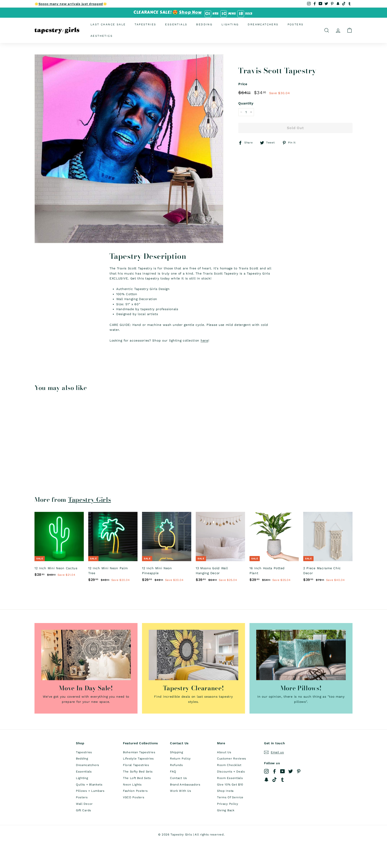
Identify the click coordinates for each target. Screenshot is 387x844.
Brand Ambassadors (185, 784)
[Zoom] (129, 148)
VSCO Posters (133, 797)
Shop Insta (225, 790)
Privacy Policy (227, 803)
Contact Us (178, 778)
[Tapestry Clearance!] (193, 655)
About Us (224, 752)
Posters (296, 24)
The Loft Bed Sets (137, 778)
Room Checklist (229, 765)
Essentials (176, 24)
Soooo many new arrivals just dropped (71, 4)
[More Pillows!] (301, 655)
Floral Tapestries (136, 765)
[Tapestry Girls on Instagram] (266, 771)
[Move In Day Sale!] (86, 655)
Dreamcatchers (263, 24)
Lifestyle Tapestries (138, 758)
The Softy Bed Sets (138, 771)
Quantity (246, 103)
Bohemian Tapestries (139, 752)
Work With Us (180, 790)
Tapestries (145, 24)
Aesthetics (101, 35)
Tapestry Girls (89, 499)
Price (242, 84)
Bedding (204, 24)
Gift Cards (83, 810)
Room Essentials (230, 778)
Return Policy (180, 758)
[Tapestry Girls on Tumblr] (282, 779)
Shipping (176, 752)
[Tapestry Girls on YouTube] (282, 771)
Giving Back (225, 810)
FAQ (173, 771)
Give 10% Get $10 (230, 784)
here (204, 340)
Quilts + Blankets (89, 784)
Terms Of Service (230, 797)
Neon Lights (132, 784)
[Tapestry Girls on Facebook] (274, 771)
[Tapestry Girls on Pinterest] (298, 771)
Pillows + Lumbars (90, 790)
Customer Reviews (231, 758)
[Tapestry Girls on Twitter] (290, 771)
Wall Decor (84, 803)
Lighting (230, 24)
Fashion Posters (135, 790)
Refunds (176, 765)
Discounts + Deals (231, 771)
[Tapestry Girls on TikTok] (274, 779)
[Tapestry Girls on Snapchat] (266, 779)
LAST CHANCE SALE (108, 24)
